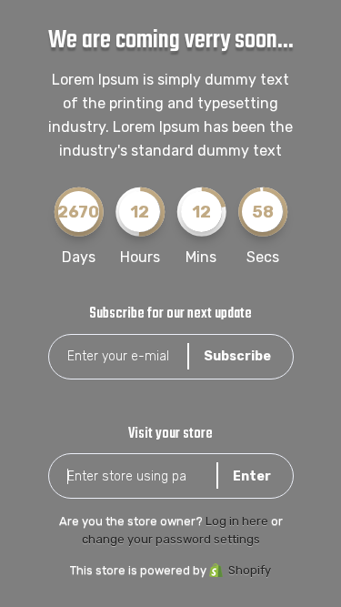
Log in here (237, 521)
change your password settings (171, 539)
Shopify (249, 570)
